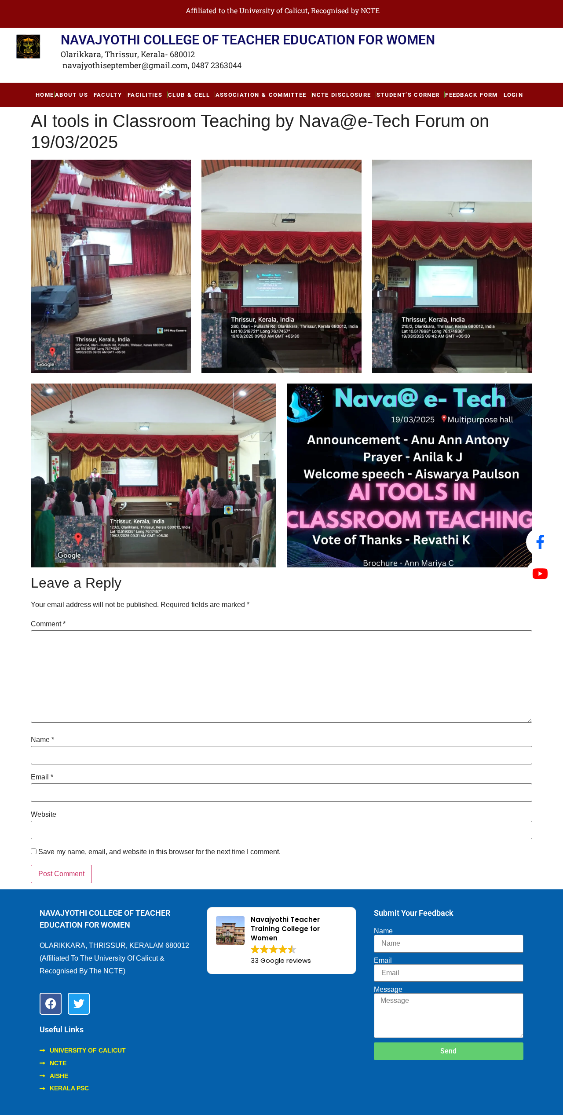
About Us (71, 94)
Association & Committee (261, 94)
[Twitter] (79, 1004)
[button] (281, 940)
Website (43, 814)
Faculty (108, 94)
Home (45, 94)
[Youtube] (540, 573)
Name (42, 739)
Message (388, 989)
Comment (48, 624)
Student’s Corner (408, 94)
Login (513, 94)
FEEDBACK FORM (471, 94)
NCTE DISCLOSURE (341, 94)
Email (42, 777)
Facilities (145, 94)
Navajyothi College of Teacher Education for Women (248, 40)
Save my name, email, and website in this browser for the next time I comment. (159, 851)
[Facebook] (51, 1004)
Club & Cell (189, 94)
